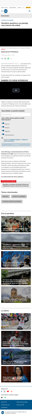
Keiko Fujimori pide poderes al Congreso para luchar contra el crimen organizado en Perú (14, 378)
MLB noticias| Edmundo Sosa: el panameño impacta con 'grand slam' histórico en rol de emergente (15, 343)
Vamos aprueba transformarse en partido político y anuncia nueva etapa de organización (14, 263)
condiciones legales (14, 139)
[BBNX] (2, 412)
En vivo (28, 7)
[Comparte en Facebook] (2, 58)
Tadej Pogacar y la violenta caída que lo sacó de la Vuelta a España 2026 (16, 327)
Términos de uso (5, 404)
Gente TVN (4, 402)
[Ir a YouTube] (8, 391)
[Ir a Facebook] (2, 391)
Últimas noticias (4, 7)
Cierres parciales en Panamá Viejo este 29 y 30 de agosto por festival (15, 300)
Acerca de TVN (20, 404)
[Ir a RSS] (12, 391)
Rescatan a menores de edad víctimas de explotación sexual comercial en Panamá (16, 185)
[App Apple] (2, 397)
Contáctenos (4, 407)
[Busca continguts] (29, 11)
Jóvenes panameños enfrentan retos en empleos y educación (15, 229)
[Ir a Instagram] (5, 391)
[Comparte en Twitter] (5, 58)
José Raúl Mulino (12, 7)
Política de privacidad (22, 402)
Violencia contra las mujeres (12, 201)
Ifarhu (24, 7)
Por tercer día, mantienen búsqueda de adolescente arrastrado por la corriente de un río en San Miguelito (15, 281)
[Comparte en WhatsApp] (8, 58)
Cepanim (19, 7)
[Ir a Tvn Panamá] (15, 11)
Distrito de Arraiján (19, 196)
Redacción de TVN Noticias (9, 52)
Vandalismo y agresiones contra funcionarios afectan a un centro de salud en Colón (15, 246)
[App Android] (5, 397)
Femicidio (5, 196)
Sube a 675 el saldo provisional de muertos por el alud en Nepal (15, 362)
